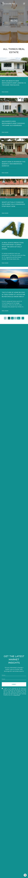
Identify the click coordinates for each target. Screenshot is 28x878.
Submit (14, 684)
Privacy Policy (16, 695)
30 (18, 318)
